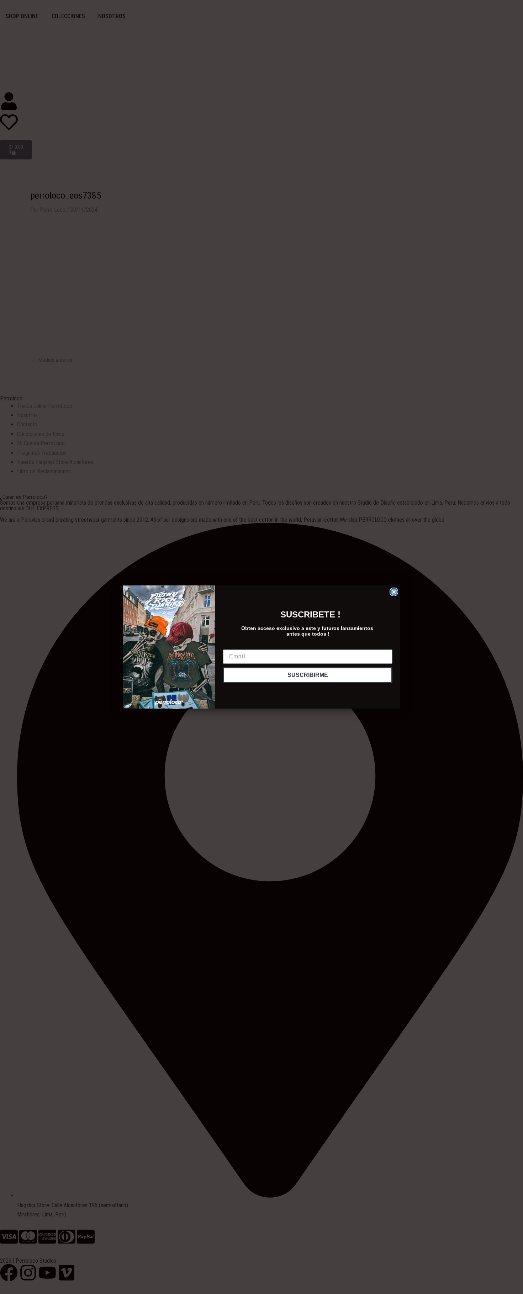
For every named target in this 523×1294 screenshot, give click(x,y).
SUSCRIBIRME (307, 675)
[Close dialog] (393, 591)
